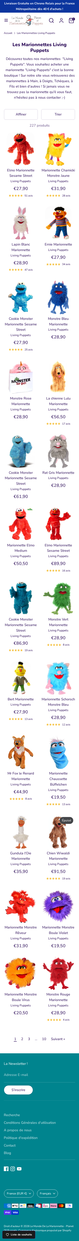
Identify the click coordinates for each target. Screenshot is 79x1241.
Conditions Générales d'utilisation (30, 1122)
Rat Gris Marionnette (58, 472)
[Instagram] (12, 1169)
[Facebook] (6, 1169)
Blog (7, 1153)
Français (45, 1193)
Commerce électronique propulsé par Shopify (44, 1230)
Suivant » (58, 1039)
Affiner (21, 114)
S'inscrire (18, 1090)
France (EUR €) (17, 1193)
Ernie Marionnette (58, 244)
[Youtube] (19, 1169)
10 (44, 1039)
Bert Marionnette (21, 699)
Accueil (8, 33)
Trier (58, 114)
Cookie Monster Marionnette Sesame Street (21, 324)
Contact (10, 1145)
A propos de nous (18, 1130)
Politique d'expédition (21, 1137)
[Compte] (61, 19)
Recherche (12, 1115)
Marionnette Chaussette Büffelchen (58, 779)
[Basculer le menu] (4, 20)
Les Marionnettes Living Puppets (36, 33)
